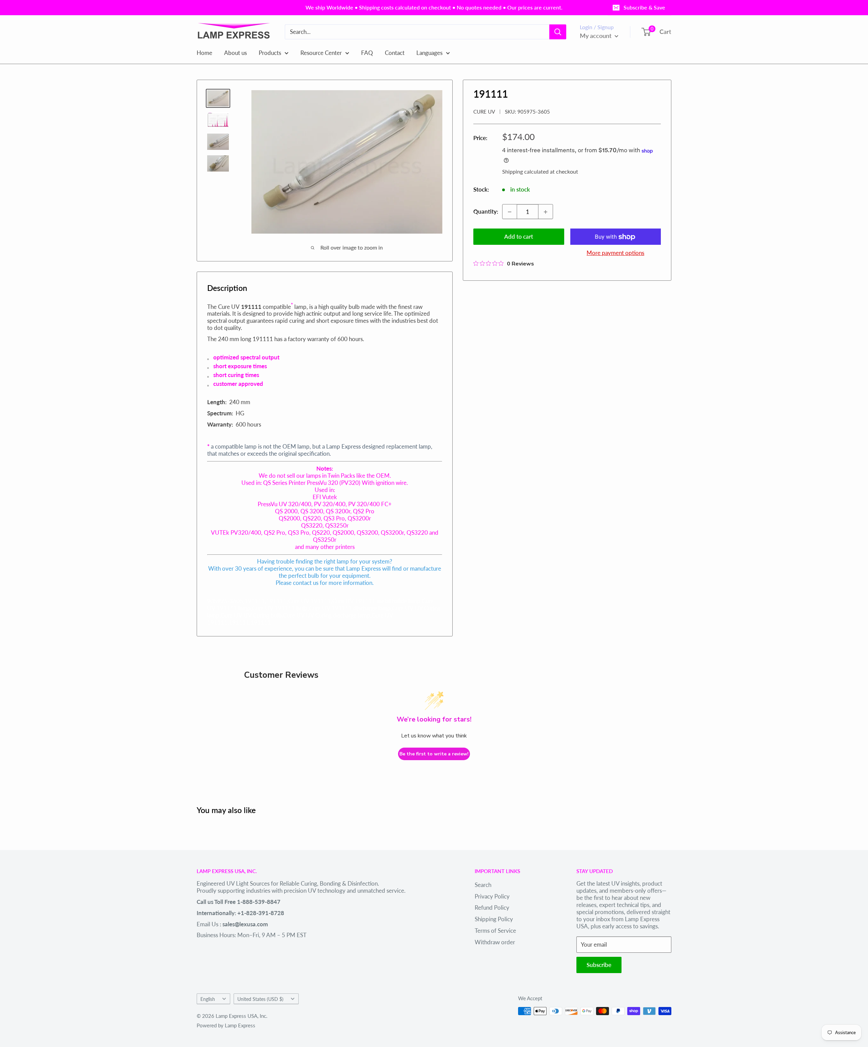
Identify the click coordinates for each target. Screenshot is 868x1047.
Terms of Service (495, 930)
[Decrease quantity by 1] (509, 212)
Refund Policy (492, 907)
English (207, 999)
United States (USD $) (260, 999)
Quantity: (485, 211)
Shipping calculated (525, 171)
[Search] (557, 31)
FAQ (367, 52)
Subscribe (599, 964)
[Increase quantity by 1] (545, 212)
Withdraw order (495, 942)
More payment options (615, 253)
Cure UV (484, 111)
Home (204, 52)
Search (483, 884)
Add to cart (518, 236)
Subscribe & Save (644, 7)
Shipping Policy (494, 919)
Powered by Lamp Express (226, 1025)
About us (235, 52)
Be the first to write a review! (434, 754)
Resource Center (321, 52)
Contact (395, 52)
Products (270, 52)
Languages (429, 52)
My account (596, 35)
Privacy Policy (492, 896)
